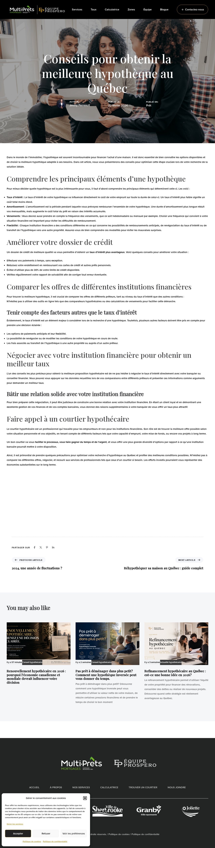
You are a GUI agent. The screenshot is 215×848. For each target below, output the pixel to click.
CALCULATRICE (109, 787)
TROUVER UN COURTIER (143, 787)
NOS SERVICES (81, 787)
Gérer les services (15, 824)
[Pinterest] (47, 547)
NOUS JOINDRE (177, 787)
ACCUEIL (34, 787)
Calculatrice (112, 9)
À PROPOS (56, 787)
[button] (85, 798)
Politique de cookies (32, 841)
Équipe (147, 9)
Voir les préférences (73, 833)
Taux (93, 9)
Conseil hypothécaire (32, 662)
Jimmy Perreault (80, 105)
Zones (131, 9)
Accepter (18, 833)
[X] (40, 547)
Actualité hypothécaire (171, 662)
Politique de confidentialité (55, 841)
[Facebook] (34, 547)
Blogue (164, 9)
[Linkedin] (53, 547)
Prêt (148, 105)
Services (77, 9)
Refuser (46, 833)
